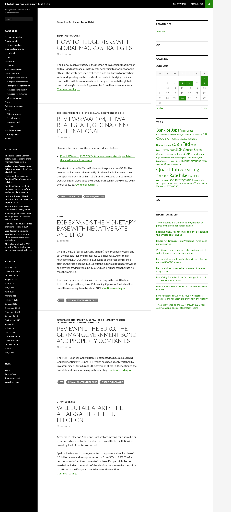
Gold (187, 154)
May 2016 (9, 287)
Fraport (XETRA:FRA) (165, 150)
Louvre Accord (176, 161)
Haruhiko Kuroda (198, 154)
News (60, 216)
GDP (178, 149)
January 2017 (11, 267)
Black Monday (163, 134)
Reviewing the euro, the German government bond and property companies (97, 334)
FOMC (193, 145)
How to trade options (179, 157)
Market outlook (89, 322)
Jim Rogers (196, 157)
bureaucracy (196, 134)
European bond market (71, 320)
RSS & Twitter (180, 4)
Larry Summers (162, 161)
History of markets (13, 69)
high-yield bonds (163, 157)
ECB (61, 300)
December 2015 (12, 308)
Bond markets (11, 41)
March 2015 (10, 332)
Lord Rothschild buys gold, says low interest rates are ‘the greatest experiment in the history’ (182, 297)
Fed (186, 144)
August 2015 (11, 324)
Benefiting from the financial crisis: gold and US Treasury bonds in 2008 (181, 279)
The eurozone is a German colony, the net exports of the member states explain (180, 224)
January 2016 (11, 304)
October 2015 (11, 316)
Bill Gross (187, 130)
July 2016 (9, 283)
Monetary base (191, 161)
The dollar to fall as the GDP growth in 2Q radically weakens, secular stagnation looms (181, 306)
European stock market (100, 320)
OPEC (158, 164)
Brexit (173, 134)
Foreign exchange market (18, 85)
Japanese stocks (104, 113)
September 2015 (12, 320)
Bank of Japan (169, 130)
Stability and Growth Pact (166, 183)
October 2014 (11, 344)
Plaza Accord (175, 164)
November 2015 (12, 312)
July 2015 (9, 328)
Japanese (161, 30)
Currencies (10, 61)
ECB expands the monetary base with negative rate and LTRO (96, 228)
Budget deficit (184, 134)
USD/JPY (10, 65)
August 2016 (11, 279)
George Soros (192, 150)
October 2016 (11, 275)
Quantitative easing (70, 197)
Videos (8, 138)
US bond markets (14, 45)
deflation (192, 139)
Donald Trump (163, 145)
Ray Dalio (193, 175)
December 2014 (12, 336)
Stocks (119, 113)
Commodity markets (14, 49)
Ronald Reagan (162, 180)
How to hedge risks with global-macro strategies (94, 44)
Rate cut (162, 176)
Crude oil (163, 138)
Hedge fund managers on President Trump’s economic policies (18, 179)
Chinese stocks (66, 113)
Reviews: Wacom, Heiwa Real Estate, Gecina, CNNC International (94, 124)
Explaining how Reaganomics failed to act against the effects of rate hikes (18, 169)
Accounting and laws (14, 37)
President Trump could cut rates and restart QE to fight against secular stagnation (181, 251)
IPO (189, 157)
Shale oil (202, 180)
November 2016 (12, 271)
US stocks (11, 126)
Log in (7, 370)
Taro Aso (181, 183)
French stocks (85, 113)
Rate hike (178, 175)
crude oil (11, 53)
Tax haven (189, 183)
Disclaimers (197, 4)
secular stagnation (181, 180)
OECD (204, 161)
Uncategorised (66, 402)
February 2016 (11, 300)
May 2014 (9, 352)
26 (182, 98)
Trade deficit (200, 183)
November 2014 (12, 340)
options (165, 164)
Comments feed (12, 378)
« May (160, 107)
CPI (205, 134)
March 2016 (10, 295)
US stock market (14, 98)
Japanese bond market (17, 89)
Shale (195, 180)
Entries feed (10, 374)
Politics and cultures (14, 106)
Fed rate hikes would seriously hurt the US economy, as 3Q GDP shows (18, 199)
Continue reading (68, 89)
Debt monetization (179, 139)
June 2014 (10, 348)
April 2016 (9, 291)
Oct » (204, 107)
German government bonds (82, 300)
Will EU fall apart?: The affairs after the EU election (90, 413)
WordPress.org (12, 382)
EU (180, 145)
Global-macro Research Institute (27, 4)
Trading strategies (68, 36)
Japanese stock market (17, 94)
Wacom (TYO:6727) (95, 197)
